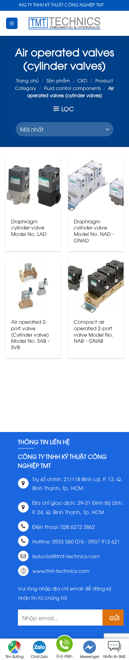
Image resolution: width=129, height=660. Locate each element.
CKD (82, 80)
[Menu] (12, 23)
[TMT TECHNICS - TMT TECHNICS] (64, 23)
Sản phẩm (58, 80)
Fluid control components (72, 88)
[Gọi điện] (64, 645)
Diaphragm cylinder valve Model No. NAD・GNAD (95, 230)
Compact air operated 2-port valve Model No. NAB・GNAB (93, 331)
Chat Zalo (39, 656)
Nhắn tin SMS (114, 656)
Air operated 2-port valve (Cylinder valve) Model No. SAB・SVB (31, 334)
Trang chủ (27, 80)
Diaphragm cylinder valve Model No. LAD (29, 227)
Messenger (89, 656)
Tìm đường (14, 656)
